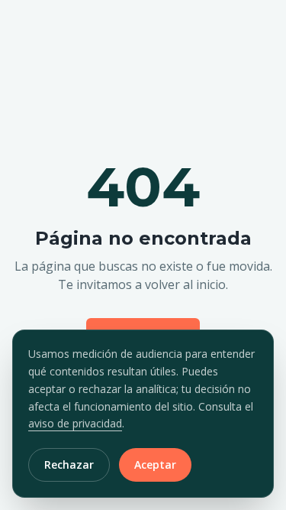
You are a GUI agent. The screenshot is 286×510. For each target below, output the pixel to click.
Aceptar (155, 464)
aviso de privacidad (75, 423)
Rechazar (69, 464)
